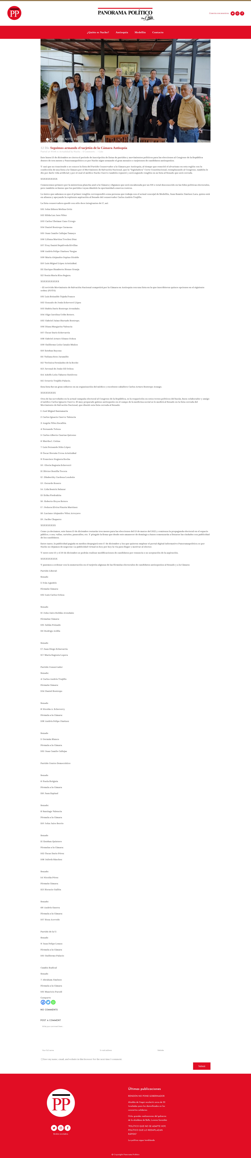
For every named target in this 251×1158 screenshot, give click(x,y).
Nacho (77, 152)
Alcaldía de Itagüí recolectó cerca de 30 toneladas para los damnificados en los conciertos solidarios (146, 1106)
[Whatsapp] (53, 1002)
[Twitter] (48, 1002)
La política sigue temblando (141, 1140)
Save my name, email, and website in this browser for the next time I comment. (82, 1059)
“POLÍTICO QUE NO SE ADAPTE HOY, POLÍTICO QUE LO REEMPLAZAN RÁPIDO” (147, 1130)
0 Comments (89, 152)
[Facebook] (43, 1002)
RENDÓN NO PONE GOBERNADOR (146, 1096)
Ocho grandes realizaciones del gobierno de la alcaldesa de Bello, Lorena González (147, 1118)
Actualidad (64, 152)
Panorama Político (131, 1154)
